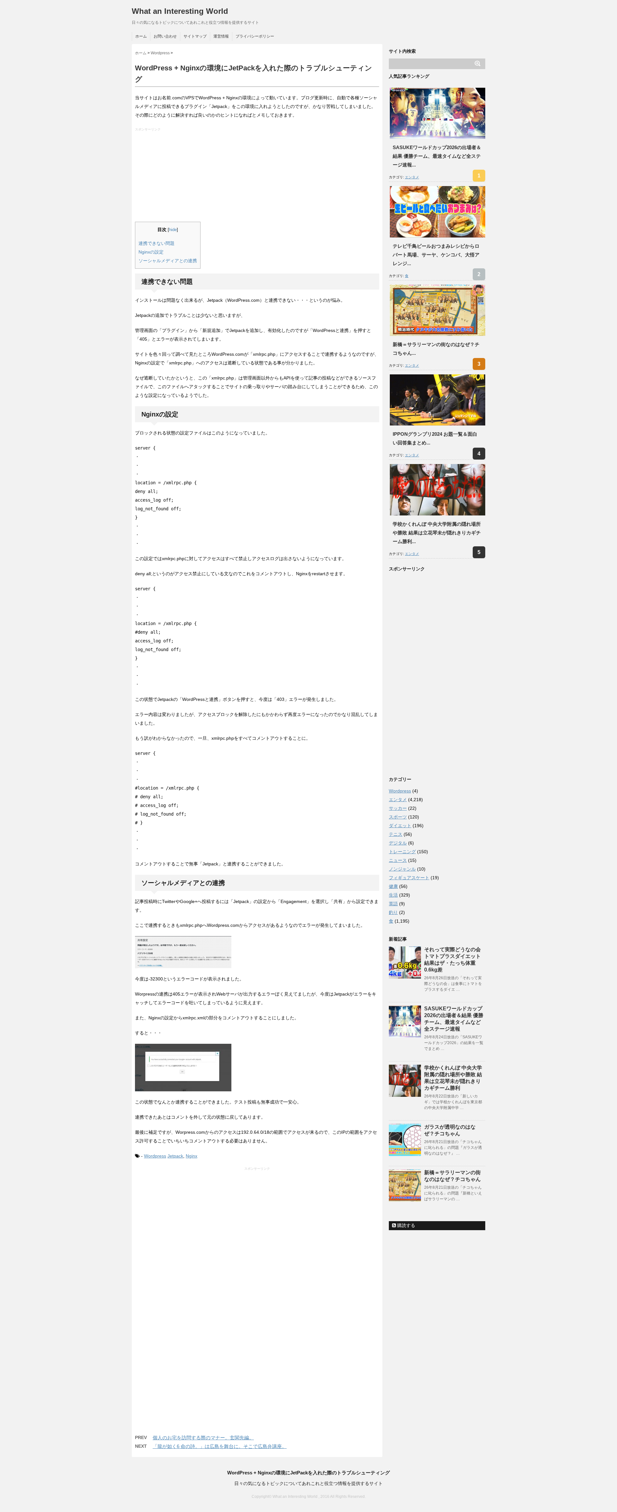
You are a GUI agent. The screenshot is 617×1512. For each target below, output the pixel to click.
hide (173, 230)
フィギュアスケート (409, 877)
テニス (395, 834)
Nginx (191, 1156)
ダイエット (400, 825)
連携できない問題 (156, 243)
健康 (393, 886)
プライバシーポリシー (255, 36)
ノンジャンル (402, 869)
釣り (393, 912)
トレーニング (402, 851)
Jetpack (175, 1156)
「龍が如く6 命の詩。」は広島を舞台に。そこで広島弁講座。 (220, 1446)
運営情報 (221, 36)
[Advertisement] (258, 177)
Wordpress (155, 1156)
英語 (393, 903)
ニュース (398, 860)
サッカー (398, 808)
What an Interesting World (180, 11)
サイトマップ (195, 36)
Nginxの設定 (151, 252)
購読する (405, 1225)
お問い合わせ (165, 36)
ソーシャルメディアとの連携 (168, 260)
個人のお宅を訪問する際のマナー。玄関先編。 (203, 1437)
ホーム (141, 36)
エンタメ (412, 177)
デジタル (398, 842)
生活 (393, 895)
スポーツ (398, 816)
